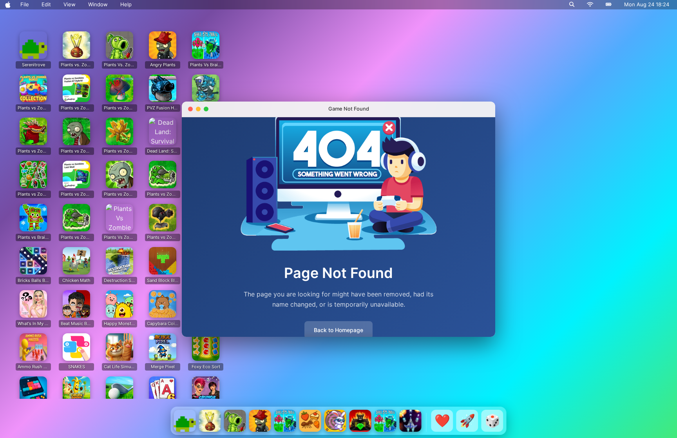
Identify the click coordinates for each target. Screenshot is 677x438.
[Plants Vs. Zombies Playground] (235, 421)
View (69, 4)
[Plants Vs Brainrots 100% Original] (285, 421)
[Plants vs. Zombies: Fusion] (210, 421)
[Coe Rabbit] (335, 421)
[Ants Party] (310, 421)
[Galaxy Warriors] (411, 421)
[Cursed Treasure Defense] (360, 421)
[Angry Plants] (260, 421)
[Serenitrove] (185, 421)
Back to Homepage (338, 330)
